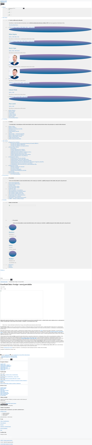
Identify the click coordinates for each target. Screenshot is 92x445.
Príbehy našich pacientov (5, 368)
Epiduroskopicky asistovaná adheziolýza (20, 159)
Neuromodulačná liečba (14, 172)
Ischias (10, 132)
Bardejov (11, 267)
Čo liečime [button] (5, 119)
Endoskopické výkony (13, 156)
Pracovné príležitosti (3, 428)
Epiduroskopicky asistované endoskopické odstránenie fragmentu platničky (27, 161)
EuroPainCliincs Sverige (18, 354)
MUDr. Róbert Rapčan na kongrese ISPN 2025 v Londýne (10, 378)
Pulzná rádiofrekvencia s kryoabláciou (19, 155)
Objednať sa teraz (3, 411)
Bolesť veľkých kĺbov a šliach (15, 136)
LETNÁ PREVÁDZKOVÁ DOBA (6, 444)
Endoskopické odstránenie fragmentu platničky (21, 160)
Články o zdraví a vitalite (5, 364)
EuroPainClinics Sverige (8, 347)
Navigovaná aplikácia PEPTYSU (18, 144)
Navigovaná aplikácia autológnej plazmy (20, 145)
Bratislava (11, 264)
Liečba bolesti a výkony (5, 366)
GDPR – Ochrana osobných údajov (16, 198)
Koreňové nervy (12, 130)
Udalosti (2, 369)
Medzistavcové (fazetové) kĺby (15, 128)
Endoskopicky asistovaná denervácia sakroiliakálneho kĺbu (24, 164)
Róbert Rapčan (12, 110)
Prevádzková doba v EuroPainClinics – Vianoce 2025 (9, 376)
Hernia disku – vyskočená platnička (16, 133)
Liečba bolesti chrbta (3, 281)
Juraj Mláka (11, 112)
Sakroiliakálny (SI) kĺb (14, 131)
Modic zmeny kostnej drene (15, 138)
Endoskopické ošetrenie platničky (18, 158)
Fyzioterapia (11, 171)
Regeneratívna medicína (14, 142)
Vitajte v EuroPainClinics (4, 421)
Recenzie (2, 424)
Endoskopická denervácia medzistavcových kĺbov (22, 163)
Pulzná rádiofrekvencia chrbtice (18, 149)
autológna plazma (3, 387)
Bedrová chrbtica (12, 127)
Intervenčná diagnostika (14, 182)
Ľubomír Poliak (12, 115)
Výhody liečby (12, 185)
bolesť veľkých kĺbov (4, 394)
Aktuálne (6, 354)
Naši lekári (5, 17)
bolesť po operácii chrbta (4, 393)
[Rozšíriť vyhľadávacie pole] (11, 279)
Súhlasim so (9, 403)
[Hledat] (11, 359)
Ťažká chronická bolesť (14, 137)
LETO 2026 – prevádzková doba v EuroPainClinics (9, 374)
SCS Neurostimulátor (15, 174)
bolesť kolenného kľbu (4, 392)
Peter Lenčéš (11, 116)
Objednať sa (2, 270)
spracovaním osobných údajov (11, 403)
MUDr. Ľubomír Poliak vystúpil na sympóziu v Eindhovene (10, 383)
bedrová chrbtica (3, 388)
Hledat (1, 278)
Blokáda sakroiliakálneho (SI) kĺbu (18, 170)
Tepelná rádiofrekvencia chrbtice (18, 150)
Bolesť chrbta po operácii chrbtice (16, 135)
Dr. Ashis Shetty (3, 395)
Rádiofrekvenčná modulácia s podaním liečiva (21, 152)
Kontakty (5, 199)
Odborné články (3, 367)
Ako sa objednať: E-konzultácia (16, 190)
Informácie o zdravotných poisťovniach (17, 197)
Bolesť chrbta (12, 126)
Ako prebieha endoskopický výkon (16, 193)
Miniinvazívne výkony (14, 147)
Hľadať (4, 7)
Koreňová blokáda (15, 167)
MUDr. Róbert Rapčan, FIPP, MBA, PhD (29, 338)
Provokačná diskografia (16, 169)
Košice (10, 266)
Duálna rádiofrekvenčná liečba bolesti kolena (21, 154)
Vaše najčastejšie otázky (14, 187)
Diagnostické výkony (13, 165)
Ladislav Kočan (12, 114)
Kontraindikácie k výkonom (15, 196)
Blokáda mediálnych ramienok (17, 166)
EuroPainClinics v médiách (5, 365)
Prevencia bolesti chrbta (14, 186)
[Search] (23, 8)
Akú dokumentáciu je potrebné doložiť (17, 191)
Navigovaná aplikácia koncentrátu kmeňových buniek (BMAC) (24, 143)
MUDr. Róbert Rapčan (26, 354)
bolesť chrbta (2, 391)
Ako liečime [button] (5, 140)
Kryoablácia (13, 148)
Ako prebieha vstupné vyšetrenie (16, 192)
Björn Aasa (2, 389)
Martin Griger (12, 111)
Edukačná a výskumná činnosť (5, 426)
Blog (9, 354)
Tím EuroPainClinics (13, 25)
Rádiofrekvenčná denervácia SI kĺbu (19, 153)
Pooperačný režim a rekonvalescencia (17, 195)
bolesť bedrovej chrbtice (4, 390)
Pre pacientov (5, 175)
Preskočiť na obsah (3, 0)
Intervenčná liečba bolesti (14, 183)
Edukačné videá (12, 188)
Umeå (41, 330)
